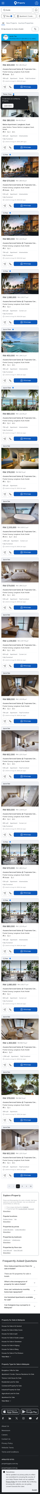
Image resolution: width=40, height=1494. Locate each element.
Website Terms (8, 1447)
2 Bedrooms (16, 1240)
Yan (15, 1219)
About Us (5, 1426)
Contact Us (6, 1439)
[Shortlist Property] (35, 44)
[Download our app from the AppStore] (10, 1411)
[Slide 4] (19, 59)
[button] (3, 23)
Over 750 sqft (18, 1250)
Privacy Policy (7, 1443)
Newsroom (6, 1430)
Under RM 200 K (8, 1229)
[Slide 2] (16, 59)
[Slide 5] (21, 59)
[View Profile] (20, 37)
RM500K (25, 1207)
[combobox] (19, 10)
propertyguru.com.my (10, 1463)
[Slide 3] (18, 59)
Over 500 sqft (7, 1250)
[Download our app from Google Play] (29, 1411)
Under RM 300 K (20, 1229)
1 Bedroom (6, 1240)
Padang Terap (7, 1219)
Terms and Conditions (10, 1452)
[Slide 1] (14, 59)
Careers (5, 1435)
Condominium (22, 1209)
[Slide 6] (23, 59)
